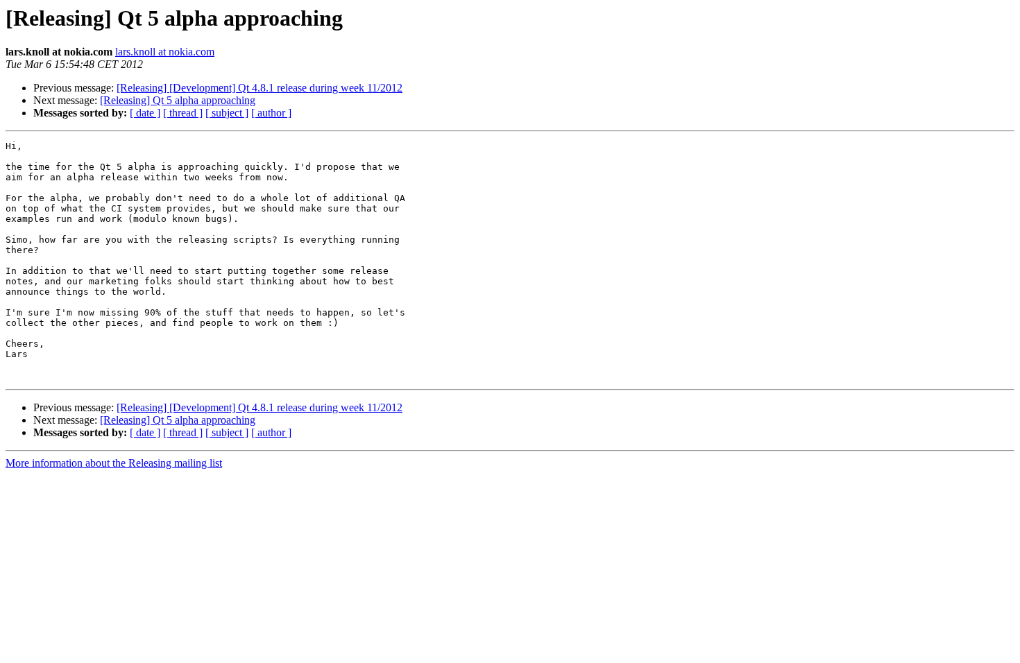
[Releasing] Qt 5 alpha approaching (177, 100)
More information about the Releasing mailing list (114, 463)
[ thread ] (183, 113)
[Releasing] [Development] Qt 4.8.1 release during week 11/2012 (259, 88)
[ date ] (145, 113)
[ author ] (271, 113)
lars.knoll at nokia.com (164, 52)
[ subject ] (226, 113)
